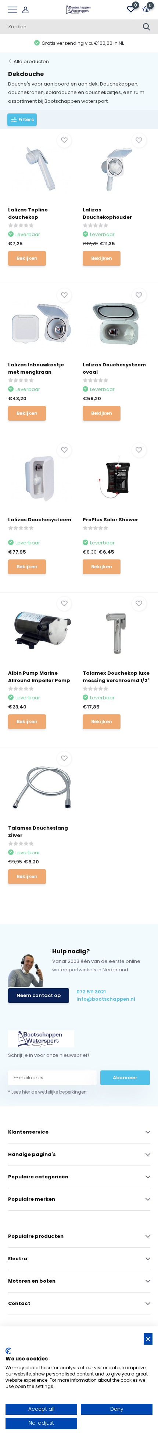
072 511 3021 (91, 991)
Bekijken (27, 258)
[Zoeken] (146, 26)
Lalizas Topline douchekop (28, 213)
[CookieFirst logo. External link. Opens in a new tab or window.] (8, 1351)
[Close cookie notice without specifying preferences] (148, 1339)
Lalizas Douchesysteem (39, 519)
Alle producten (31, 61)
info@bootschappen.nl (105, 999)
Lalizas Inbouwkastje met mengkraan (36, 368)
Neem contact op (39, 995)
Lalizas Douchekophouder (107, 213)
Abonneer (125, 1077)
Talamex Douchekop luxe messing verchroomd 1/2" (116, 677)
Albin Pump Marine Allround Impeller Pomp (39, 677)
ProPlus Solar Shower (110, 519)
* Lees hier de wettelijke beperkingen (47, 1092)
